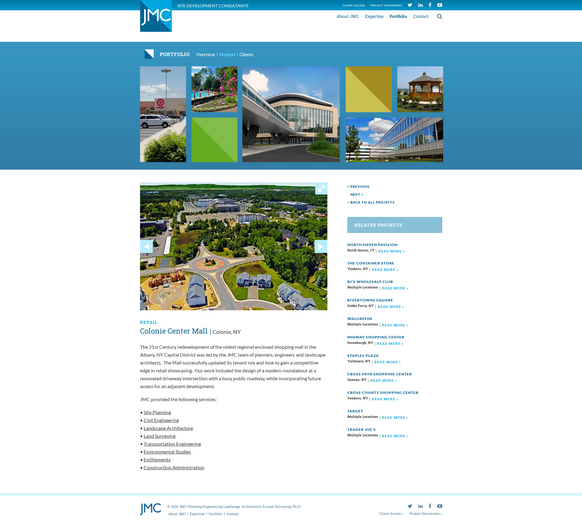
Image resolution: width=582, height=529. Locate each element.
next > (356, 194)
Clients (246, 54)
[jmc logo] (156, 19)
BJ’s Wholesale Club (370, 281)
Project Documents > (426, 513)
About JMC (347, 16)
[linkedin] (420, 5)
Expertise (374, 16)
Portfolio (398, 16)
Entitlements (157, 459)
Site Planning (157, 412)
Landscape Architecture (168, 428)
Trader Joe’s (361, 429)
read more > (391, 251)
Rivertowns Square (370, 300)
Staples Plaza (363, 355)
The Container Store (370, 263)
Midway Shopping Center (375, 337)
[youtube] (439, 5)
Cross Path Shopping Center (379, 374)
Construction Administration (174, 467)
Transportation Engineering (172, 444)
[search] (439, 16)
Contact (421, 16)
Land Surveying (160, 436)
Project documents (386, 5)
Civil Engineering (161, 420)
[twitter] (410, 5)
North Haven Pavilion (372, 244)
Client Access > (391, 513)
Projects (227, 54)
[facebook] (430, 5)
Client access (354, 5)
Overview (205, 54)
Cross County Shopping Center (383, 392)
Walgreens (360, 318)
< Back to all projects (371, 202)
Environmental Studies (167, 451)
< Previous (358, 186)
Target (355, 411)
